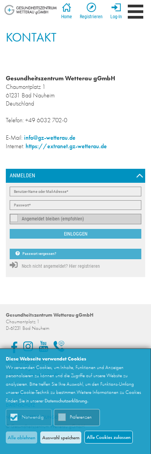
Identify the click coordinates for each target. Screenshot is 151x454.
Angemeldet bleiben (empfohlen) (53, 219)
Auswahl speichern (60, 437)
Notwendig (33, 417)
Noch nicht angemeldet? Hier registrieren (61, 266)
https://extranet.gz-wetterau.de (66, 146)
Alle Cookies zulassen (108, 437)
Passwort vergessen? (39, 253)
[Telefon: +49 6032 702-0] (59, 346)
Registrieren (91, 16)
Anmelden (22, 175)
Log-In (116, 16)
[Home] (30, 10)
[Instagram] (28, 346)
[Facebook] (12, 346)
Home (66, 16)
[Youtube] (43, 346)
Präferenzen (81, 417)
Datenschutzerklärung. (66, 401)
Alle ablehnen (21, 437)
